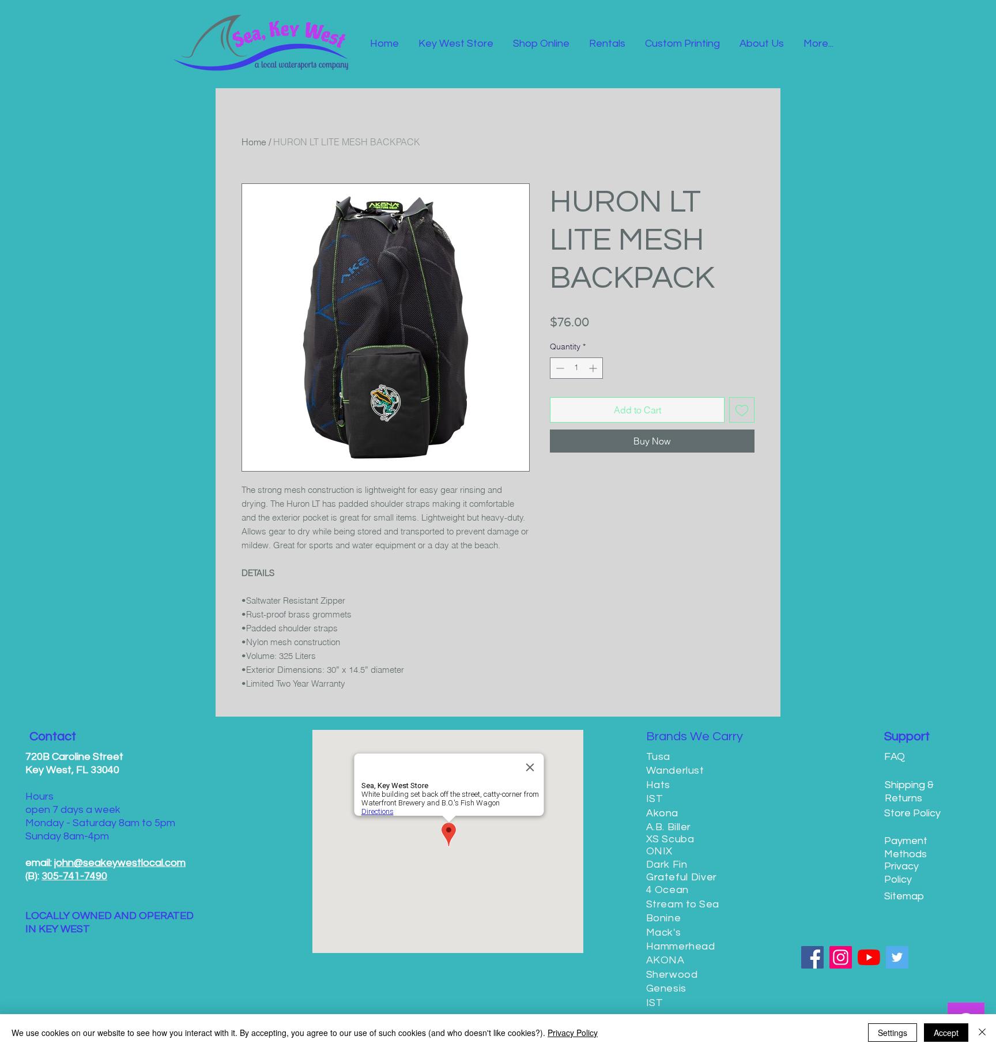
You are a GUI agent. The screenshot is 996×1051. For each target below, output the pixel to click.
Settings (892, 1032)
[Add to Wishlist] (741, 410)
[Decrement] (559, 368)
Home (254, 142)
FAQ (894, 756)
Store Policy (912, 813)
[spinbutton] (576, 368)
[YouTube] (869, 957)
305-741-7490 (74, 876)
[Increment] (594, 368)
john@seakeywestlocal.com (120, 862)
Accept (946, 1032)
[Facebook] (812, 957)
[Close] (982, 1032)
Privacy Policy (573, 1032)
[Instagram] (840, 957)
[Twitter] (897, 957)
